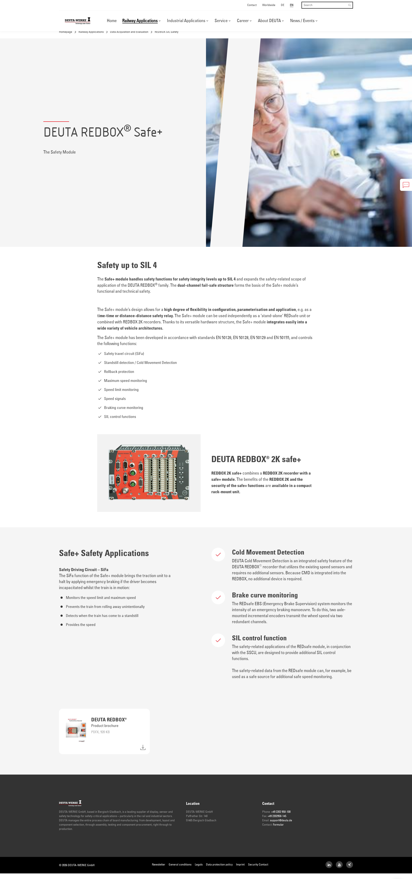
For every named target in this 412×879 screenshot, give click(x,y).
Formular (278, 824)
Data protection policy (219, 864)
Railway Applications (140, 21)
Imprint (240, 864)
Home (112, 21)
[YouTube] (339, 864)
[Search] (350, 5)
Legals (199, 864)
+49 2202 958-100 (281, 811)
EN (291, 5)
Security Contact (258, 864)
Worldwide (268, 5)
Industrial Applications (186, 21)
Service (221, 21)
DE (282, 5)
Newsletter (158, 864)
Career (243, 21)
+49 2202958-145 (277, 816)
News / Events (302, 21)
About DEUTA (269, 21)
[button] (159, 21)
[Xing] (349, 864)
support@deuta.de (281, 820)
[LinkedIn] (329, 864)
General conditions (180, 864)
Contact (252, 5)
